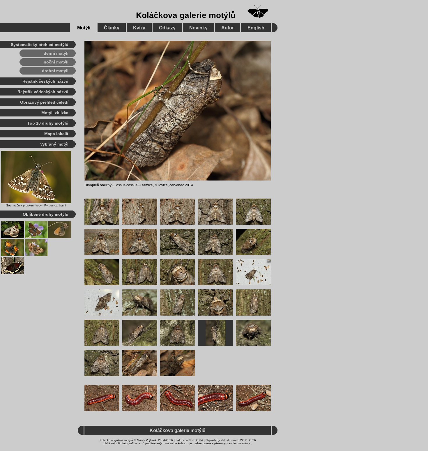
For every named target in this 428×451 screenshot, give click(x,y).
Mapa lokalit (56, 133)
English (255, 27)
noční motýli (56, 62)
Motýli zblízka (54, 112)
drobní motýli (55, 70)
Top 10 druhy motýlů (47, 123)
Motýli (83, 27)
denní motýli (56, 53)
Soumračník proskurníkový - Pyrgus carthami (36, 205)
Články (111, 27)
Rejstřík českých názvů (45, 81)
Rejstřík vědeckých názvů (42, 91)
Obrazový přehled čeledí (44, 102)
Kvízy (139, 27)
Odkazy (167, 27)
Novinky (198, 27)
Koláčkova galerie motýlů (186, 15)
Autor (227, 27)
